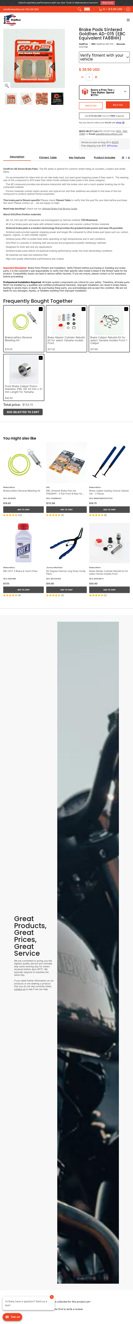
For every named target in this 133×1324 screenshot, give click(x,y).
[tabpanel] (66, 225)
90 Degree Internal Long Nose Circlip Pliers (66, 571)
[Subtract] (82, 76)
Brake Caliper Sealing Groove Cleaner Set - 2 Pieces (109, 491)
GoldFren (83, 43)
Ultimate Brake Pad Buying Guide (59, 207)
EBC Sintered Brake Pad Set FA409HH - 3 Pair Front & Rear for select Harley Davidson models (64, 491)
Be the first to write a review (66, 1307)
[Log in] (128, 8)
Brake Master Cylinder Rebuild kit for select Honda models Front (108, 571)
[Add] (96, 76)
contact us (19, 987)
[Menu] (128, 18)
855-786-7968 (32, 8)
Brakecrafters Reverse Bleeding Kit (18, 338)
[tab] (17, 156)
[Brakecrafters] (12, 18)
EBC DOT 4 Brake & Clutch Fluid (20, 569)
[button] (87, 8)
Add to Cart (91, 104)
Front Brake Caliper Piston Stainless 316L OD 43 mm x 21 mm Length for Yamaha (23, 388)
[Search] (79, 8)
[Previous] (5, 57)
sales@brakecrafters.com (13, 8)
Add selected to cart (23, 410)
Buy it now (118, 103)
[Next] (62, 57)
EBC (48, 486)
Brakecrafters (9, 486)
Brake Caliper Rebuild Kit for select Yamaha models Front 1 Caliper (108, 339)
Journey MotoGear (54, 566)
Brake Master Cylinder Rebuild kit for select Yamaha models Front (66, 339)
